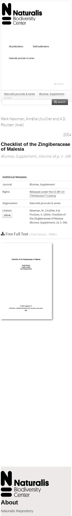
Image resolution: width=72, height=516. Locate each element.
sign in (59, 84)
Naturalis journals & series (21, 58)
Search (61, 102)
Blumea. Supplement (51, 94)
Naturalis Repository (17, 511)
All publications (16, 46)
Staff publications (41, 46)
